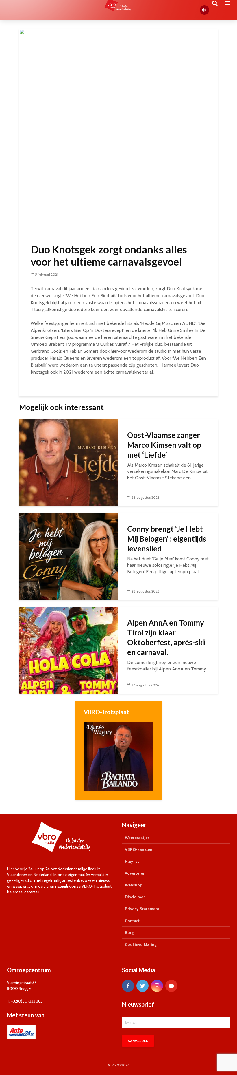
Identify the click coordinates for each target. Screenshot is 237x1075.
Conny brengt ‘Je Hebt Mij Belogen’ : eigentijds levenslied (166, 538)
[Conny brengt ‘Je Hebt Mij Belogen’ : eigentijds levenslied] (68, 556)
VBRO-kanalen (138, 849)
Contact (132, 920)
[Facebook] (128, 986)
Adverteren (135, 873)
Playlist (132, 861)
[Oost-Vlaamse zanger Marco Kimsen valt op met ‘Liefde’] (68, 462)
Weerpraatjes (137, 837)
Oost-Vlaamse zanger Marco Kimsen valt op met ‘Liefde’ (164, 444)
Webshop (133, 885)
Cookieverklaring (141, 944)
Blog (129, 932)
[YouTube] (171, 986)
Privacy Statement (142, 908)
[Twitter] (142, 986)
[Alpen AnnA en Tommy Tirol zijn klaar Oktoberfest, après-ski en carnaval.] (68, 649)
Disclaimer (135, 897)
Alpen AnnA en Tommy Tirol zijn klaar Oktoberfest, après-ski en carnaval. (166, 637)
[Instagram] (157, 986)
